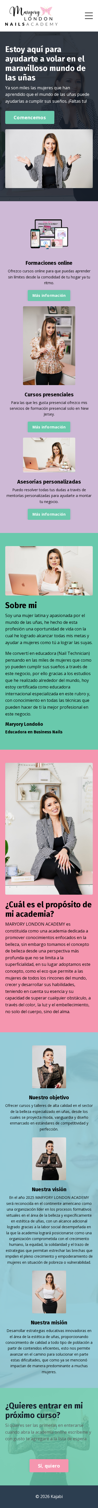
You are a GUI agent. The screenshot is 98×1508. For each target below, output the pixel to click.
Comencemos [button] (30, 117)
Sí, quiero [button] (49, 1466)
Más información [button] (49, 295)
